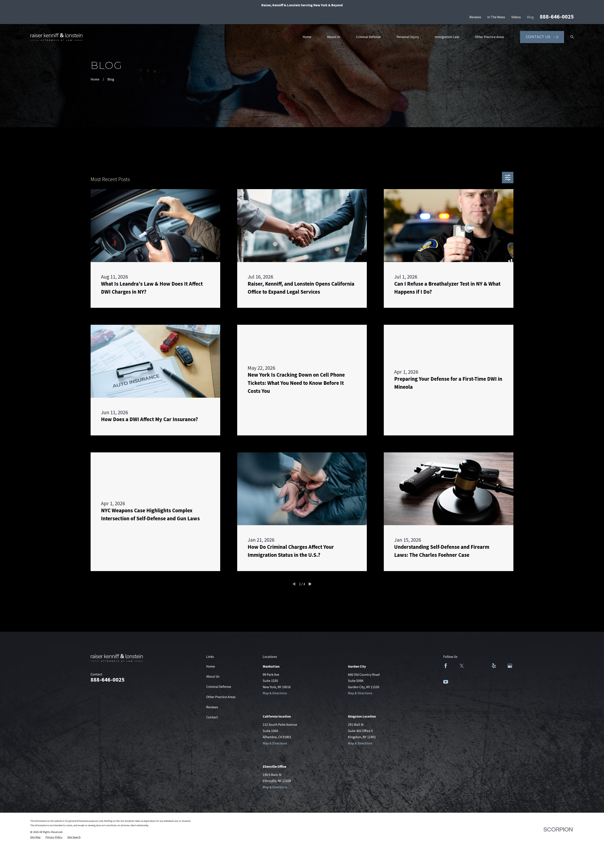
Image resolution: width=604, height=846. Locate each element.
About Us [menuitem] (333, 37)
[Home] (56, 37)
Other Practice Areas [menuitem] (489, 37)
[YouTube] (445, 681)
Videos (516, 17)
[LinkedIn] (477, 665)
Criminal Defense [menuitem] (368, 37)
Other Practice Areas (221, 697)
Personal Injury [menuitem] (408, 37)
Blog (530, 17)
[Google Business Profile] (509, 665)
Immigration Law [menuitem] (447, 37)
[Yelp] (493, 665)
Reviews (475, 17)
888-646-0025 (557, 16)
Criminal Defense (218, 686)
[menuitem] (35, 837)
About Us (212, 676)
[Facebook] (445, 665)
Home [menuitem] (307, 37)
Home (210, 666)
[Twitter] (461, 665)
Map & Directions (275, 693)
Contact (212, 717)
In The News (496, 17)
